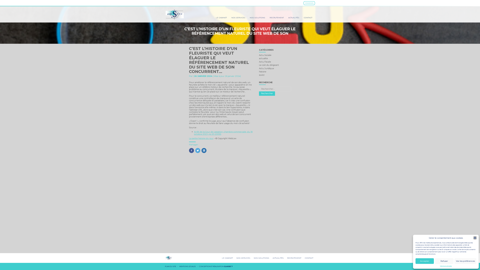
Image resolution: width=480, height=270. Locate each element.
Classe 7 (228, 266)
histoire (262, 71)
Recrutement (277, 17)
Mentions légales (446, 266)
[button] (475, 238)
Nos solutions (257, 17)
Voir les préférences (465, 261)
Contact (308, 17)
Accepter (424, 261)
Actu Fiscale (265, 62)
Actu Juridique (266, 68)
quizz (261, 75)
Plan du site (170, 266)
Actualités (293, 17)
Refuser (444, 261)
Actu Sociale (265, 55)
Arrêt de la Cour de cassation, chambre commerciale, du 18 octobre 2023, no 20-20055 (223, 133)
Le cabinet (221, 17)
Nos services (238, 17)
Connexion (309, 3)
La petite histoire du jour (201, 138)
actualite (263, 58)
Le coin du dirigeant (269, 65)
